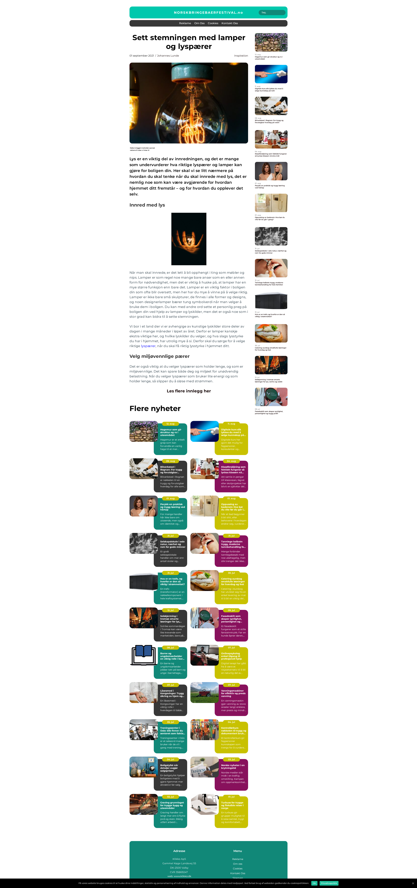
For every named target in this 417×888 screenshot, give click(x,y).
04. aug (231, 461)
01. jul (231, 796)
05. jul (170, 722)
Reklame (185, 23)
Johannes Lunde (168, 55)
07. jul (231, 647)
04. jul (231, 722)
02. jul (170, 796)
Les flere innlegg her (189, 390)
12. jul (170, 610)
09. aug (170, 461)
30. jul (231, 572)
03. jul (231, 759)
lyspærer (148, 346)
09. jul (231, 610)
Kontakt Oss (230, 23)
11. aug (231, 423)
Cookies (213, 23)
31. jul (170, 535)
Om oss (199, 23)
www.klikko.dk (182, 876)
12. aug (170, 423)
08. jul (170, 647)
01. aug (170, 498)
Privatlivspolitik (329, 883)
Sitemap (238, 878)
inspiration (241, 55)
